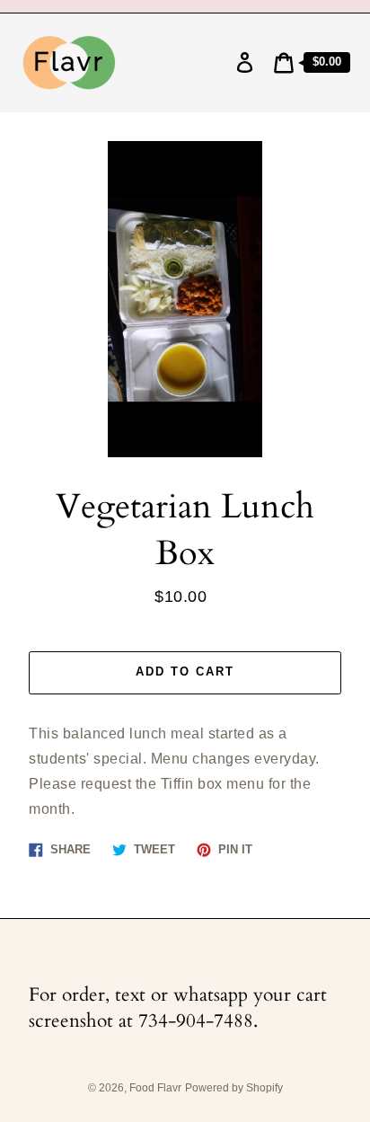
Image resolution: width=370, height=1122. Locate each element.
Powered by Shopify (234, 1088)
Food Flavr (155, 1088)
